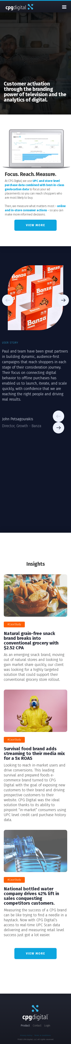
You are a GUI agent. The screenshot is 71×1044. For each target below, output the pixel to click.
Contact (37, 1025)
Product (25, 1025)
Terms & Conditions (42, 1035)
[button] (64, 7)
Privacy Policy (26, 1035)
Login (47, 1025)
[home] (20, 7)
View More (35, 225)
